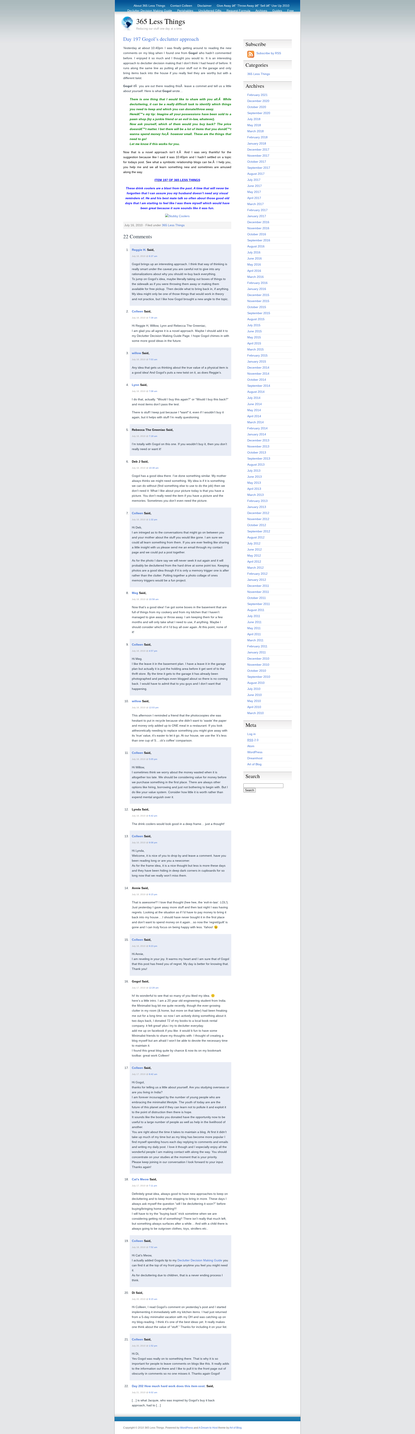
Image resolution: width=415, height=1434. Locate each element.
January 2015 (256, 361)
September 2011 (258, 604)
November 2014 (258, 373)
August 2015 (256, 319)
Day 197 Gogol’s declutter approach (161, 38)
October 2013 (256, 452)
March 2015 (255, 349)
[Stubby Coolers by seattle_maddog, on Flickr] (177, 216)
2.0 (253, 740)
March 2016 (255, 277)
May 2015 (254, 337)
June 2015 (254, 331)
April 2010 (254, 707)
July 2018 (253, 119)
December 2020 (258, 101)
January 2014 (256, 434)
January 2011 (256, 652)
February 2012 (257, 573)
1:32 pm (153, 519)
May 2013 (254, 482)
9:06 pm (153, 842)
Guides (277, 10)
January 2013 (256, 507)
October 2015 (256, 307)
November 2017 (258, 155)
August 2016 (256, 246)
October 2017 (256, 161)
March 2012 (255, 567)
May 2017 (254, 192)
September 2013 (258, 458)
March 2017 (255, 204)
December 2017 (258, 149)
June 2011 (254, 622)
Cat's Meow (140, 1179)
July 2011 (253, 616)
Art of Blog (254, 764)
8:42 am (153, 1074)
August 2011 (255, 610)
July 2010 (253, 689)
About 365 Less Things (149, 5)
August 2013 (256, 464)
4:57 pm (153, 651)
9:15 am (153, 1299)
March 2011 (255, 640)
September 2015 (258, 313)
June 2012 (254, 549)
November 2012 (258, 519)
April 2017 (254, 198)
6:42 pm (153, 816)
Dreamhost (254, 758)
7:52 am (153, 1247)
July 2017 (253, 179)
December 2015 (258, 295)
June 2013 (254, 476)
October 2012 (256, 525)
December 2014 (258, 367)
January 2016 (256, 289)
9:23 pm (153, 946)
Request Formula (238, 10)
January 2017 (256, 216)
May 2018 (254, 125)
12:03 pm (153, 707)
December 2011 (258, 585)
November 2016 (258, 228)
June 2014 (254, 404)
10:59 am (153, 599)
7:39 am (153, 318)
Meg (135, 593)
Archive (284, 15)
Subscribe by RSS (268, 53)
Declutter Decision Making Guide (149, 10)
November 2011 (258, 592)
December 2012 (258, 513)
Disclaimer (204, 5)
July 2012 (253, 543)
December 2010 (258, 658)
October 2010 (256, 670)
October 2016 (256, 234)
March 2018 (255, 131)
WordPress (254, 752)
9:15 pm (153, 894)
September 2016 (258, 240)
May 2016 (254, 264)
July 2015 (253, 325)
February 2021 (257, 95)
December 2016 (258, 222)
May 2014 (254, 410)
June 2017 (254, 186)
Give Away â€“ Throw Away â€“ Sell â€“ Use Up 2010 (253, 5)
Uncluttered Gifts (209, 10)
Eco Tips (268, 15)
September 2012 (258, 531)
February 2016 (257, 283)
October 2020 (256, 107)
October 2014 (256, 379)
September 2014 (258, 385)
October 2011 (256, 598)
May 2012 (254, 555)
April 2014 (254, 416)
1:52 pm (153, 1346)
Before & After (247, 15)
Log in (251, 734)
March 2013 (255, 495)
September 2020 (258, 113)
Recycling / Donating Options (213, 15)
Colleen (137, 311)
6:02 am (153, 1392)
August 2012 (256, 537)
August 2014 (256, 391)
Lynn (135, 385)
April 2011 (254, 634)
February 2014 (257, 428)
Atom (250, 746)
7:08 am (153, 391)
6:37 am (153, 256)
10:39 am (153, 468)
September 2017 (258, 167)
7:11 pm (153, 1185)
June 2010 (254, 695)
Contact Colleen (181, 5)
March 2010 (255, 713)
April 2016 (254, 270)
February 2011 (257, 646)
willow (136, 353)
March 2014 (255, 422)
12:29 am (153, 988)
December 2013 (258, 440)
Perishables (185, 10)
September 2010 (258, 676)
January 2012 (256, 579)
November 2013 (258, 446)
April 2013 (254, 488)
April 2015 (254, 343)
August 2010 (256, 682)
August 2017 (256, 173)
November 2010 (258, 664)
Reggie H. (139, 249)
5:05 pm (153, 759)
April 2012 (254, 561)
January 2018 (256, 143)
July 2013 (253, 470)
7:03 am (153, 359)
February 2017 (257, 210)
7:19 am (153, 436)
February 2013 (257, 501)
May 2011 (254, 628)
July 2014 (253, 397)
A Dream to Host (208, 1427)
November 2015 (258, 301)
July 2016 (253, 252)
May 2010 (254, 701)
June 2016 (254, 258)
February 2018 (257, 137)
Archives (261, 10)
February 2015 (257, 355)
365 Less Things (160, 21)
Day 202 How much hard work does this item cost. (169, 1386)
